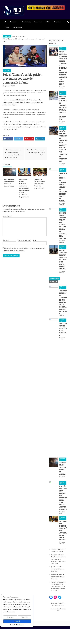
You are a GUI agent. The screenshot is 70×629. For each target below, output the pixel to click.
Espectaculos (17, 27)
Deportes (57, 22)
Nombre (6, 240)
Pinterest (29, 139)
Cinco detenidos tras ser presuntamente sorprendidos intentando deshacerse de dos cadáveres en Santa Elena (63, 68)
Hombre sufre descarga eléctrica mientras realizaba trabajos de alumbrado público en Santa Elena (58, 586)
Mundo (7, 27)
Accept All (17, 621)
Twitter (19, 139)
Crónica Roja (26, 22)
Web (34, 240)
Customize (10, 617)
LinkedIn (40, 139)
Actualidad (13, 22)
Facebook (8, 139)
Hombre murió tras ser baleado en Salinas (9, 181)
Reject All (24, 617)
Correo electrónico (24, 240)
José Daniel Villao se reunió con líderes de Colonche (39, 182)
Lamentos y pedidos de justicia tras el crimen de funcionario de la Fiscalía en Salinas (63, 187)
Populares (54, 279)
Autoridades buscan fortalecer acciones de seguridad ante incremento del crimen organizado (24, 186)
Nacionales (38, 22)
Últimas (53, 282)
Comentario (7, 216)
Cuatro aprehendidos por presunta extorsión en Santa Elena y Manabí (63, 259)
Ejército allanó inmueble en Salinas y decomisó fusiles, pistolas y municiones (63, 107)
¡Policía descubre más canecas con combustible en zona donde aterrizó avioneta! (63, 497)
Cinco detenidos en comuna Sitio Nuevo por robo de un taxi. (36, 152)
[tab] (54, 278)
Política (48, 22)
